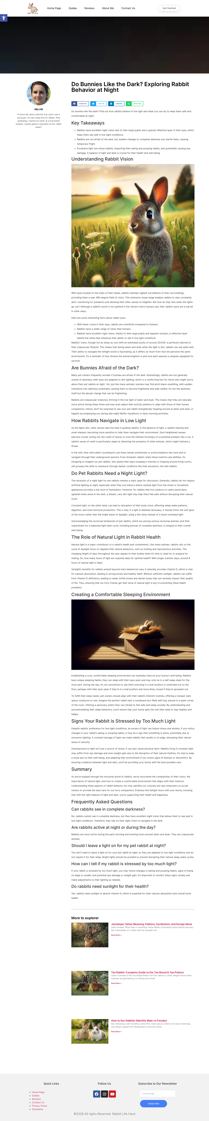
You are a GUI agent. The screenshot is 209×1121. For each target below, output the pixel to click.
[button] (80, 103)
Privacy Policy (39, 1105)
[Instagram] (104, 1094)
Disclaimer (37, 1109)
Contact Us (128, 8)
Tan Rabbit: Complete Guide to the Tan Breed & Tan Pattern (147, 972)
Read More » (116, 935)
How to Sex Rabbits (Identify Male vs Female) (139, 1020)
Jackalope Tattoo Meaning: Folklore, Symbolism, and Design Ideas (151, 924)
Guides (73, 8)
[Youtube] (112, 1094)
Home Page (54, 8)
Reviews (89, 8)
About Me (108, 8)
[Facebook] (96, 1094)
